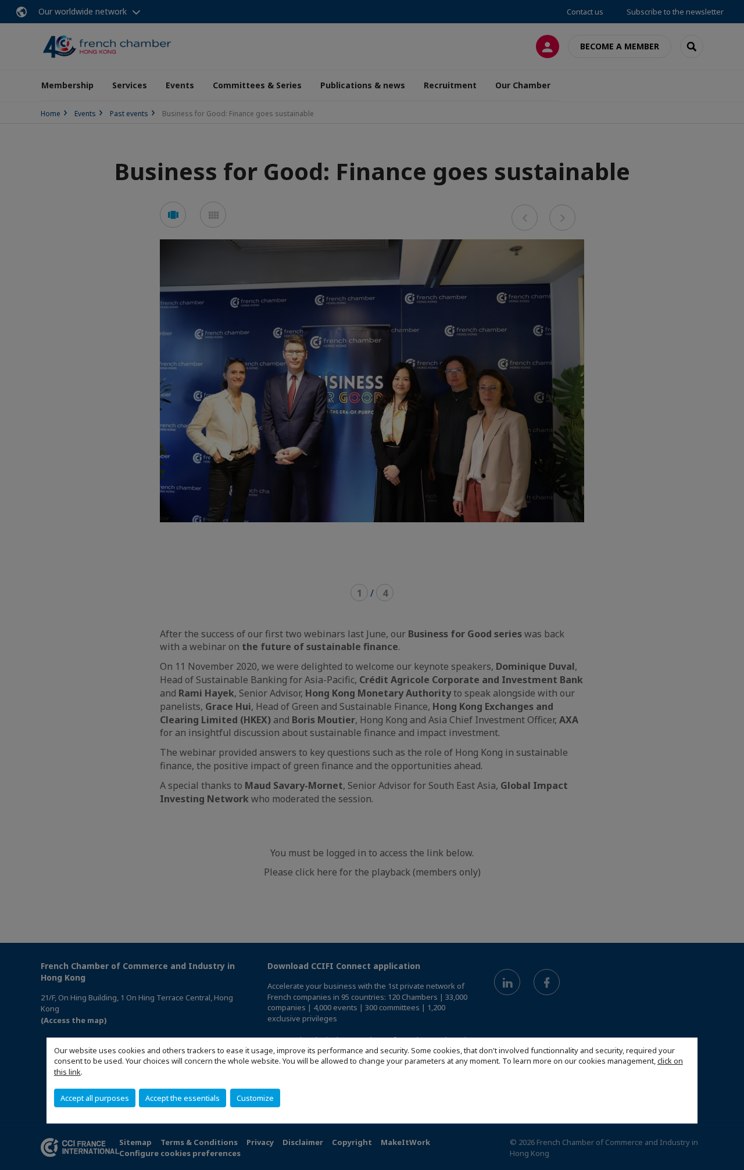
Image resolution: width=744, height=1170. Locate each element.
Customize (255, 1098)
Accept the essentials (182, 1098)
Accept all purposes (94, 1098)
